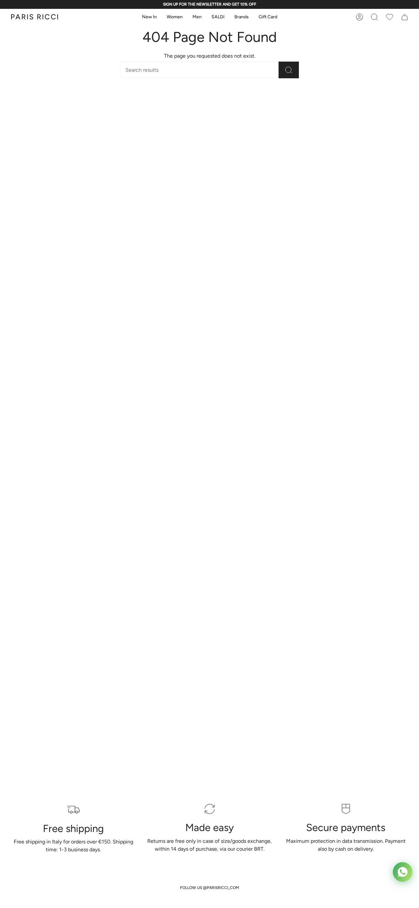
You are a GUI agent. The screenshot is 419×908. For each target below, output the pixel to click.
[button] (149, 17)
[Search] (289, 70)
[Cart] (389, 17)
